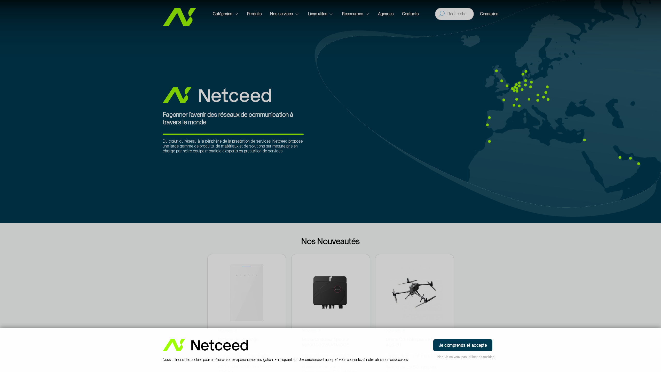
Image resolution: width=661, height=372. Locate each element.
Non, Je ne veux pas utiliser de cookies (465, 357)
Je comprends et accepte (463, 345)
